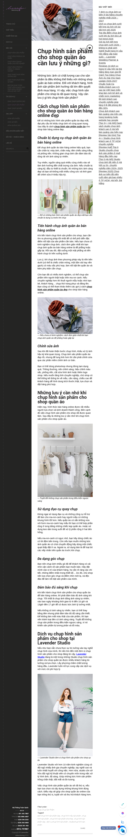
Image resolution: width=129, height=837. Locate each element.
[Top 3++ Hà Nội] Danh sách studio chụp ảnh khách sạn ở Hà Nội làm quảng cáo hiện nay (111, 127)
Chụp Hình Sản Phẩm (16, 53)
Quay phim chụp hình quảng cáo (16, 75)
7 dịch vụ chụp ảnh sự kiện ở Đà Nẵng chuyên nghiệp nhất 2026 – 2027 (111, 16)
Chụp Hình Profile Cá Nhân (16, 57)
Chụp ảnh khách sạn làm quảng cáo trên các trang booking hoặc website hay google (110, 115)
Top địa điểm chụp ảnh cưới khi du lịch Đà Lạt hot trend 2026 (110, 36)
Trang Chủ (10, 24)
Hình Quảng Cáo (14, 125)
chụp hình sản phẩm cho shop (61, 819)
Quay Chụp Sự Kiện (15, 108)
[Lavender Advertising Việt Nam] (17, 9)
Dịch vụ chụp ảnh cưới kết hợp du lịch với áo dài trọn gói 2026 (110, 27)
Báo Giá (9, 48)
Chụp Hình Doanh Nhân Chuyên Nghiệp (16, 63)
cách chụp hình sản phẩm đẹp (49, 816)
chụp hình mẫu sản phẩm (71, 816)
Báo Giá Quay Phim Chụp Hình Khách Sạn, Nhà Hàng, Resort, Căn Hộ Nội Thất (16, 88)
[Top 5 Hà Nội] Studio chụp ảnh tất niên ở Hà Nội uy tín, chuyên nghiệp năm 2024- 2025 (111, 164)
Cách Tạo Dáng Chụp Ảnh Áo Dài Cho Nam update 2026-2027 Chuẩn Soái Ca (110, 79)
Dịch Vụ (9, 42)
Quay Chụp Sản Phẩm (16, 105)
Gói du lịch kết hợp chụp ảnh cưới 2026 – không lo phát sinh (110, 45)
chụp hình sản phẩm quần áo (70, 126)
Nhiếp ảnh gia (11, 36)
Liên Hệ (9, 143)
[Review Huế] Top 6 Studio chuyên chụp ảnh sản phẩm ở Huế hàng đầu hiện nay (109, 152)
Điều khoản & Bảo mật (15, 131)
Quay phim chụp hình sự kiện (16, 81)
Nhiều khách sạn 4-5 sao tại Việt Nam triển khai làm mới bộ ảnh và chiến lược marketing (110, 91)
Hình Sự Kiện (12, 122)
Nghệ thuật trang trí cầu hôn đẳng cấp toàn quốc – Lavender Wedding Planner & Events (111, 57)
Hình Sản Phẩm (14, 118)
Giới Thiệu (10, 30)
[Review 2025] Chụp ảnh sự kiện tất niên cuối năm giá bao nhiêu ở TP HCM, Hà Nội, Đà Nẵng (110, 177)
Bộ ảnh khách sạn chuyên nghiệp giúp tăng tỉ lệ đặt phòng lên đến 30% (110, 103)
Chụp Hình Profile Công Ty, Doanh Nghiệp (15, 69)
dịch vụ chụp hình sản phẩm (57, 822)
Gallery (9, 114)
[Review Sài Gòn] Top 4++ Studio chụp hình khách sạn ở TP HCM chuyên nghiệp (110, 140)
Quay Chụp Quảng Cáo (16, 101)
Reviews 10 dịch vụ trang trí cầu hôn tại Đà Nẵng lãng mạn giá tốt (110, 69)
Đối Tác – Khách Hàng (15, 137)
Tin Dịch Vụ (10, 96)
